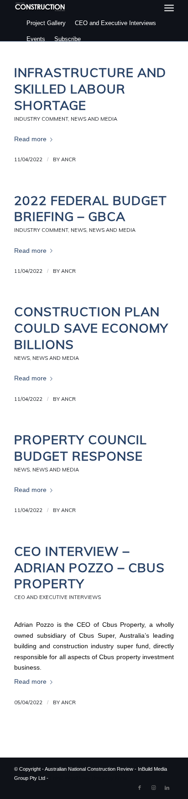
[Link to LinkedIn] (167, 787)
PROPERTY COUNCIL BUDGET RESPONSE (80, 447)
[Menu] (169, 8)
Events (35, 39)
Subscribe (67, 39)
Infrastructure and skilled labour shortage (90, 88)
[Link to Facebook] (139, 787)
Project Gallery (46, 23)
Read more (30, 139)
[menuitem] (169, 8)
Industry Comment (41, 119)
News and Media (94, 119)
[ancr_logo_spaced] (40, 7)
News (78, 230)
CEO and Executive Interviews (115, 23)
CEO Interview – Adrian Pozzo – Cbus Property (89, 567)
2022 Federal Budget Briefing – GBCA (90, 208)
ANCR (68, 159)
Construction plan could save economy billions (91, 327)
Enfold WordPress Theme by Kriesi (88, 778)
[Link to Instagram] (153, 787)
